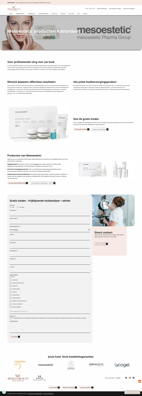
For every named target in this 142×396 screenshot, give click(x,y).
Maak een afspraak (129, 8)
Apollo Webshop (102, 8)
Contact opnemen (85, 387)
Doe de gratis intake (115, 8)
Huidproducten (29, 34)
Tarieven (63, 13)
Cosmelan (36, 164)
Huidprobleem (14, 275)
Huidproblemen (20, 13)
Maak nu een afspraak (99, 129)
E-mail (12, 267)
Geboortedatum (15, 226)
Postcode (13, 242)
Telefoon (13, 259)
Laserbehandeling (43, 13)
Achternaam (14, 218)
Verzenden (14, 337)
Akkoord (13, 316)
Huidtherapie (31, 13)
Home (10, 13)
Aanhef (12, 205)
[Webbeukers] (140, 381)
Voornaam (13, 210)
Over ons (71, 13)
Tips (78, 13)
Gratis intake (53, 387)
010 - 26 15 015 (90, 8)
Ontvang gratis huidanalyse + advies (42, 183)
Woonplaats (14, 250)
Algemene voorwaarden (35, 393)
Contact (85, 13)
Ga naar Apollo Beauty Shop (17, 183)
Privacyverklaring (48, 393)
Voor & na (54, 13)
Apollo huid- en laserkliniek (15, 34)
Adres (12, 234)
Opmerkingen (14, 321)
